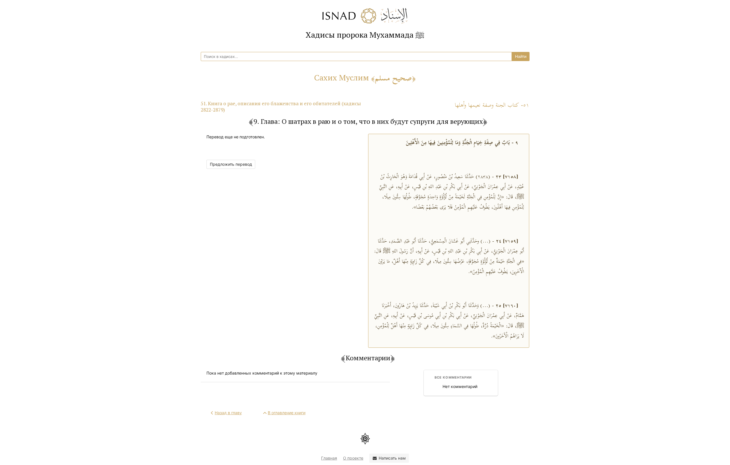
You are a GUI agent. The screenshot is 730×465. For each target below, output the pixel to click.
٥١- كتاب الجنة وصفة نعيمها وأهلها (492, 105)
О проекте (353, 458)
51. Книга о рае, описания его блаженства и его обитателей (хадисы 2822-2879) (281, 106)
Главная (329, 458)
